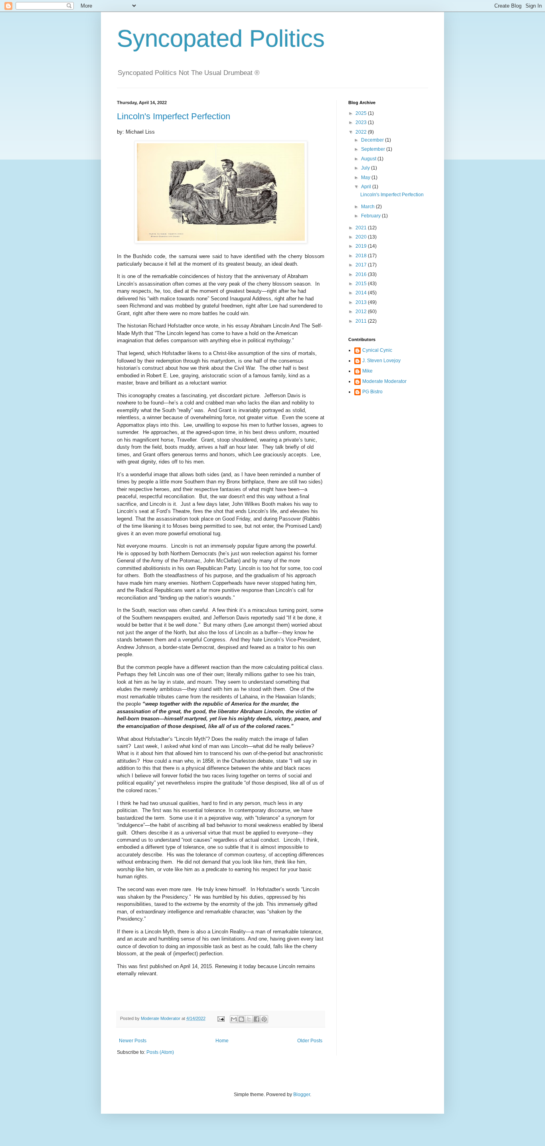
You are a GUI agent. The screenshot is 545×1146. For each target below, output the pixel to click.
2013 (361, 302)
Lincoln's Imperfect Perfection (173, 116)
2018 (361, 255)
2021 (361, 228)
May (366, 177)
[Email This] (234, 1019)
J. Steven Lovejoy (381, 360)
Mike (367, 371)
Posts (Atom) (160, 1052)
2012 (361, 311)
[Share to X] (249, 1019)
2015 (361, 283)
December (373, 140)
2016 (361, 274)
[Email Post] (220, 1018)
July (366, 168)
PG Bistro (372, 391)
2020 (361, 237)
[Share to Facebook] (257, 1019)
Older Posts (309, 1040)
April (366, 186)
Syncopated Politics (221, 38)
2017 (361, 265)
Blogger (301, 1094)
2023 (361, 122)
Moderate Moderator (384, 381)
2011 (361, 321)
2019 (361, 246)
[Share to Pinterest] (264, 1019)
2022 (361, 132)
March (368, 206)
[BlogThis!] (241, 1019)
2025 (361, 113)
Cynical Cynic (377, 350)
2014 (361, 293)
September (373, 149)
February (371, 216)
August (369, 159)
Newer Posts (132, 1040)
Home (222, 1040)
